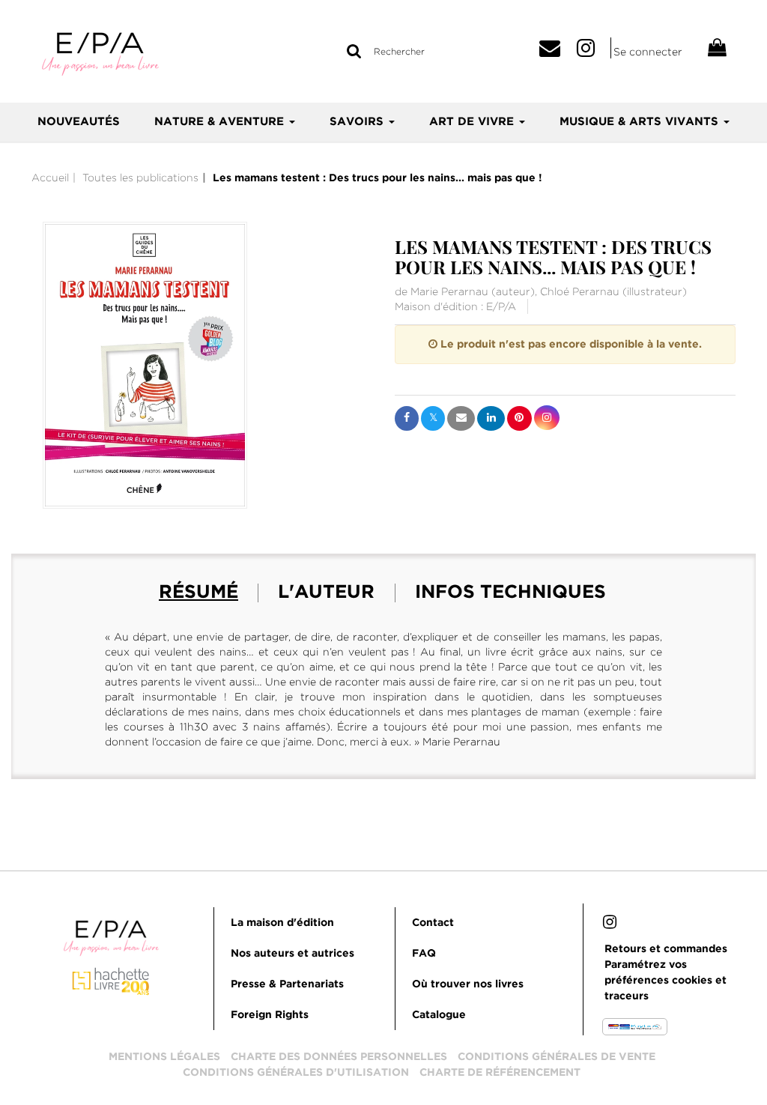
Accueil (50, 178)
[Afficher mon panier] (710, 49)
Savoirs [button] (358, 122)
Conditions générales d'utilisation (296, 1072)
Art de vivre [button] (473, 122)
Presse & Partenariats (287, 984)
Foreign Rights (270, 1015)
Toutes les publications (140, 178)
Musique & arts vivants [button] (641, 122)
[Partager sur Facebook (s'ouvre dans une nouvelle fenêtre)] (407, 418)
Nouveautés (78, 122)
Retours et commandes (665, 949)
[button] (145, 365)
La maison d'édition (282, 922)
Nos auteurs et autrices (292, 953)
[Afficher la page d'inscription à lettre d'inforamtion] (555, 52)
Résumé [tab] (198, 592)
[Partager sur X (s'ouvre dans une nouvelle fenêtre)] (433, 418)
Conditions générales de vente (556, 1057)
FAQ (424, 953)
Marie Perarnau (449, 291)
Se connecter (647, 52)
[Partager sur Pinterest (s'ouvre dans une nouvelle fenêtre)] (519, 418)
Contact (433, 922)
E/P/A (501, 306)
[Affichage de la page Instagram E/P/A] (609, 924)
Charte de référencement (499, 1072)
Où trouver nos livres (468, 984)
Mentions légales (164, 1057)
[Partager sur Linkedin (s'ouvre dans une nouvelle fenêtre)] (491, 418)
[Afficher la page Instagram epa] (594, 52)
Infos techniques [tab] (510, 592)
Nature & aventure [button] (221, 122)
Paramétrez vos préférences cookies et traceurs (665, 980)
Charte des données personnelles (339, 1057)
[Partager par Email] (461, 418)
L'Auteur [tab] (326, 592)
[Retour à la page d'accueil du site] (105, 53)
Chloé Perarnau (579, 291)
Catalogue (439, 1015)
